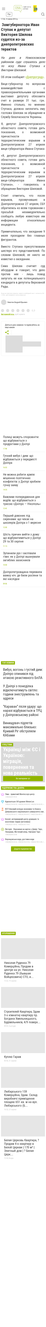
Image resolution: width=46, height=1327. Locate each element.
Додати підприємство (23, 849)
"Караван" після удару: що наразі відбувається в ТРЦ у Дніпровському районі (22, 710)
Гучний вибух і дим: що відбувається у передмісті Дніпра (20, 459)
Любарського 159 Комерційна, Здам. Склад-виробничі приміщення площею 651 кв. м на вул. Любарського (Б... (21, 1098)
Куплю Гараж (12, 1057)
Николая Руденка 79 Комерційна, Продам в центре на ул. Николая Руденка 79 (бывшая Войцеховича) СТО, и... (19, 970)
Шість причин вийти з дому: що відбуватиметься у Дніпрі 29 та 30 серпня (22, 538)
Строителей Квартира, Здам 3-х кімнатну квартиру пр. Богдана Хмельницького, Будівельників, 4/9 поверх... (22, 1017)
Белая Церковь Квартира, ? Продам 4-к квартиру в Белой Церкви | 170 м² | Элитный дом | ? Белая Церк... (21, 1147)
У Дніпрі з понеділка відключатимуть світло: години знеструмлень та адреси (21, 692)
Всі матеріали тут (23, 778)
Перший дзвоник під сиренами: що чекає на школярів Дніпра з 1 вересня (22, 519)
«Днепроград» (34, 77)
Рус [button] (9, 14)
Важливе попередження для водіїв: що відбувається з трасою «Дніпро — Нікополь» (22, 500)
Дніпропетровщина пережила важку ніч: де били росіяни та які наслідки (22, 575)
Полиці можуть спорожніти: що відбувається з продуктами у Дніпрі (21, 440)
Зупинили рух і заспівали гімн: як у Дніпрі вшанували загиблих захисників (21, 556)
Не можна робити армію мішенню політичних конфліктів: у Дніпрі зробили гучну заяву (22, 480)
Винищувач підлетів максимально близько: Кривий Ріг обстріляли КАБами (20, 729)
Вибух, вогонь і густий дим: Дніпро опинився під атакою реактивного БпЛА (23, 673)
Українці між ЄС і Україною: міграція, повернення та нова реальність (21, 761)
